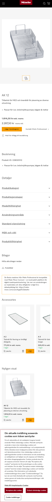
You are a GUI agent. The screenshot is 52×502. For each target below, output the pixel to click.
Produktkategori (10, 188)
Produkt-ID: (7, 160)
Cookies (25, 485)
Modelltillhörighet (11, 206)
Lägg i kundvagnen (12, 129)
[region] (26, 465)
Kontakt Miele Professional (36, 129)
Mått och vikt (9, 233)
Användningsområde (13, 215)
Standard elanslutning (13, 224)
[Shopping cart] (48, 4)
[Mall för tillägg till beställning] (23, 351)
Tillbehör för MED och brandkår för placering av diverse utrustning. (17, 410)
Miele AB (8, 485)
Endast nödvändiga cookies (36, 490)
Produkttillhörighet (12, 242)
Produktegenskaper (12, 197)
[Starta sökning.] (44, 3)
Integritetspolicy (16, 485)
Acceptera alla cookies (14, 490)
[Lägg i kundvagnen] (30, 351)
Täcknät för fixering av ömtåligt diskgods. (15, 341)
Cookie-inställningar (13, 497)
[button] (8, 3)
